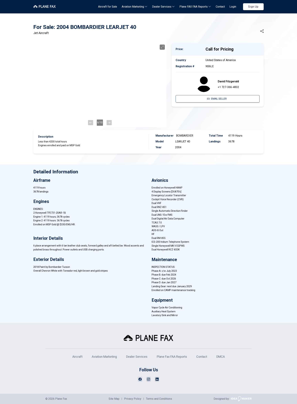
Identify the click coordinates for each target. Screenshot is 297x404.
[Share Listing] (262, 31)
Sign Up (253, 6)
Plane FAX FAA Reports (193, 6)
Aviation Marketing (133, 6)
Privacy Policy (132, 398)
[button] (90, 122)
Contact (220, 6)
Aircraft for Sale (107, 6)
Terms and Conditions (159, 398)
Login (232, 6)
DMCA (220, 356)
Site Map (114, 398)
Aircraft (77, 356)
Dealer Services (162, 6)
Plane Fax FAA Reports (172, 356)
